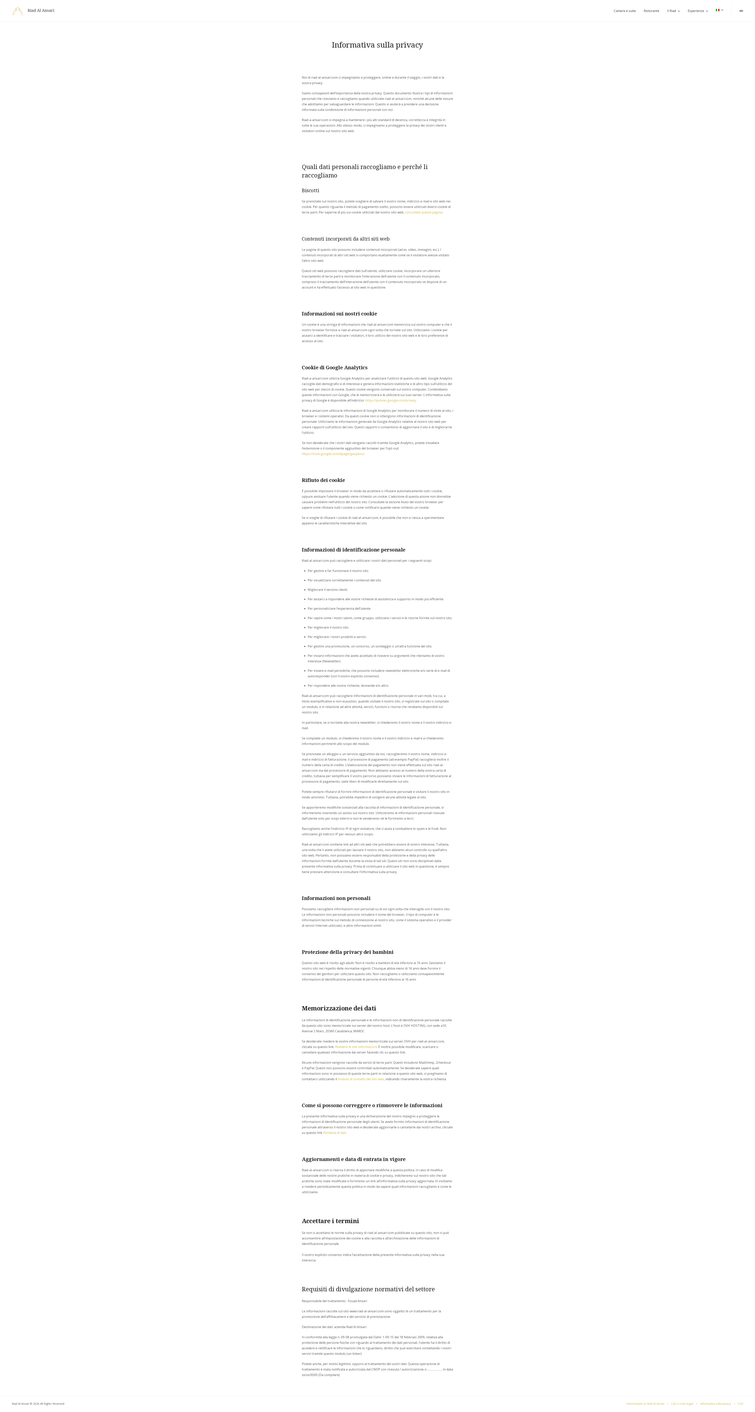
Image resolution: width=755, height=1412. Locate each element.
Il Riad (671, 11)
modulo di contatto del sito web (361, 1079)
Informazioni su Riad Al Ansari (645, 1404)
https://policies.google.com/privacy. (391, 400)
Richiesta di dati (334, 1133)
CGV (740, 1404)
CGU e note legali (682, 1404)
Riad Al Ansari (41, 10)
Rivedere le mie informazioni (356, 1047)
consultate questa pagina (423, 212)
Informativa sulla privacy (715, 1404)
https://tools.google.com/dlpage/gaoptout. (333, 454)
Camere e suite (625, 11)
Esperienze (696, 11)
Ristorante (651, 11)
